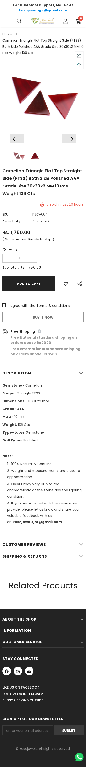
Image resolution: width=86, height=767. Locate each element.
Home (7, 34)
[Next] (69, 138)
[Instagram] (18, 671)
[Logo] (42, 21)
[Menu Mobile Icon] (5, 21)
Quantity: (10, 249)
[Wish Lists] (65, 283)
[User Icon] (65, 21)
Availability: (11, 221)
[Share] (78, 283)
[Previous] (17, 138)
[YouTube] (29, 671)
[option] (43, 102)
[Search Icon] (24, 21)
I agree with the (22, 305)
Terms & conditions (53, 305)
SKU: (5, 214)
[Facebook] (6, 671)
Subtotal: (10, 267)
